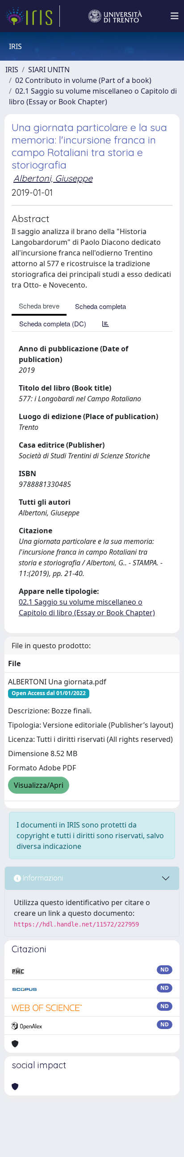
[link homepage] (32, 16)
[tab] (106, 323)
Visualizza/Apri (38, 785)
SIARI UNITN (49, 69)
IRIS (11, 69)
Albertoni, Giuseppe (52, 178)
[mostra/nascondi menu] (175, 16)
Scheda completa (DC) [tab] (52, 323)
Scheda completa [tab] (100, 306)
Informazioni (42, 877)
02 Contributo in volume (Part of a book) (83, 80)
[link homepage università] (115, 16)
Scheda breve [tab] (39, 305)
